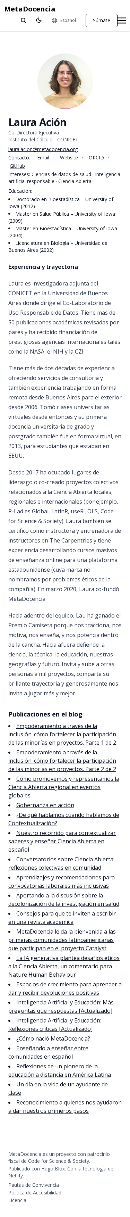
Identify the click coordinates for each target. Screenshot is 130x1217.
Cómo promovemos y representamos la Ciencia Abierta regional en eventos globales (63, 787)
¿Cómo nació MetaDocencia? (53, 1038)
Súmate (101, 20)
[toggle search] (24, 20)
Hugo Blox (53, 1168)
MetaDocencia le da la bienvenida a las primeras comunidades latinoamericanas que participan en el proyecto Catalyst (62, 940)
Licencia (17, 1200)
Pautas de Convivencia (33, 1185)
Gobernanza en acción (45, 805)
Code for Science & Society (58, 1161)
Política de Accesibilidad (34, 1192)
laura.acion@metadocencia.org (43, 149)
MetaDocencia (29, 9)
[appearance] (39, 20)
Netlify (15, 1175)
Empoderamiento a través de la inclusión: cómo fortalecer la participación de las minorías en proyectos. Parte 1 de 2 (62, 734)
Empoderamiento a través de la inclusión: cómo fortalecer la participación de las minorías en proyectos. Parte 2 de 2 (62, 760)
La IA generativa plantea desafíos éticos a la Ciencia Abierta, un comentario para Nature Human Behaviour (64, 966)
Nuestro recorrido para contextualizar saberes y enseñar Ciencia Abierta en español (62, 841)
